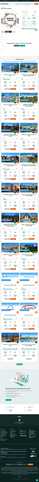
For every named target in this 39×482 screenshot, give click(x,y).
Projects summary (12, 432)
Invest (13, 118)
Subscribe (30, 464)
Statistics (11, 433)
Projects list (3, 7)
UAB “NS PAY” (2, 457)
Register (16, 45)
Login (22, 45)
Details (7, 118)
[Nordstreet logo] (5, 3)
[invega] (33, 451)
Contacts (2, 438)
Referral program (3, 440)
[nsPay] (33, 456)
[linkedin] (20, 476)
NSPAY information (12, 434)
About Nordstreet (3, 430)
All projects (19, 364)
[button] (37, 480)
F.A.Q (1, 437)
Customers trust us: (24, 0)
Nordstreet (2, 467)
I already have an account (34, 479)
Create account (25, 479)
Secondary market (3, 434)
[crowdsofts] (33, 453)
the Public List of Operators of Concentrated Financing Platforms (16, 453)
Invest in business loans (4, 433)
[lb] (33, 448)
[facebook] (18, 476)
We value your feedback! (4, 439)
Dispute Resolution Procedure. (4, 455)
